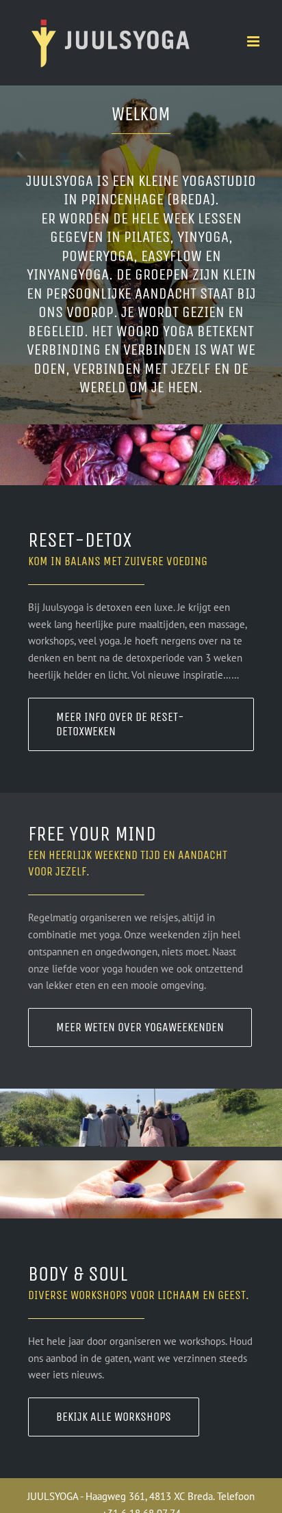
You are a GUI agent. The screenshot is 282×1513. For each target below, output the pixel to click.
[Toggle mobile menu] (254, 41)
